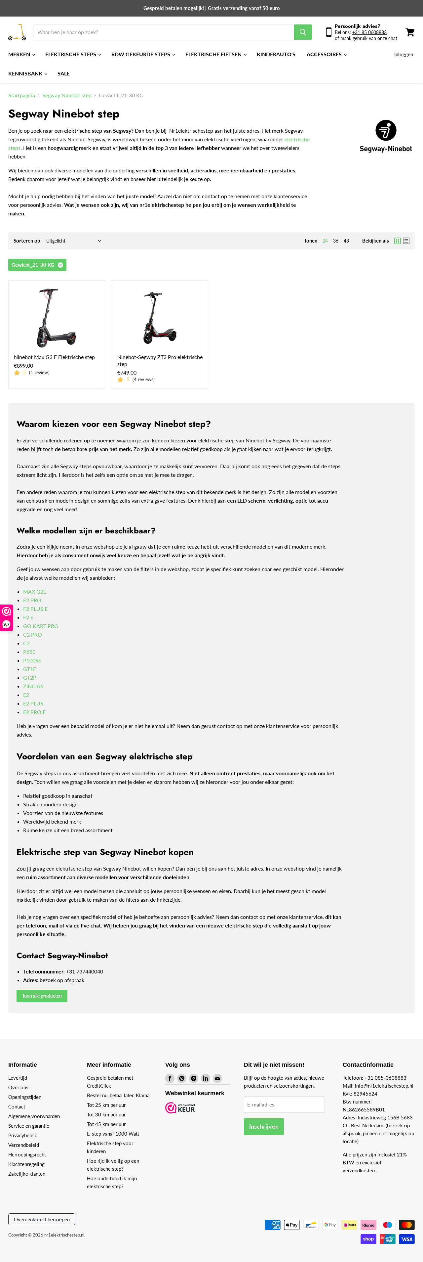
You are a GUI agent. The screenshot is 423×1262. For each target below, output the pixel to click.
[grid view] (397, 241)
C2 (26, 643)
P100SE (32, 660)
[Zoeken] (303, 32)
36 (335, 241)
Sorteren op (27, 241)
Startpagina (21, 95)
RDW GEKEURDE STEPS (141, 54)
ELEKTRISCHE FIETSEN (214, 54)
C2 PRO (32, 634)
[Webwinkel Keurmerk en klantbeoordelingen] (180, 1108)
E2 (26, 695)
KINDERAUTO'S (276, 54)
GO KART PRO (40, 626)
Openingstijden (24, 1097)
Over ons (18, 1087)
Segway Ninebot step (67, 95)
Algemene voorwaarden (34, 1116)
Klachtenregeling (26, 1164)
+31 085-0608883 (385, 1078)
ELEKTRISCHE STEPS (71, 54)
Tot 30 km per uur (106, 1114)
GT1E (29, 669)
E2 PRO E (34, 712)
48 (346, 241)
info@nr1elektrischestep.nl (384, 1086)
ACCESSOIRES (325, 54)
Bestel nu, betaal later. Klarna (118, 1095)
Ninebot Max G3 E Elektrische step (54, 357)
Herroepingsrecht (27, 1154)
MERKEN (19, 54)
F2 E (28, 617)
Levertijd (17, 1078)
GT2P (29, 677)
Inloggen (403, 54)
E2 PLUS (33, 703)
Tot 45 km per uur (106, 1124)
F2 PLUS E (35, 609)
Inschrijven (264, 1126)
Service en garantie (28, 1126)
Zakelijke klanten (26, 1174)
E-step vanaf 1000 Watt (113, 1134)
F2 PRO (32, 600)
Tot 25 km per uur (106, 1105)
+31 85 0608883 (369, 32)
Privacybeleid (22, 1135)
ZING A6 (33, 686)
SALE (64, 73)
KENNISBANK (26, 73)
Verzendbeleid (23, 1145)
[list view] (406, 241)
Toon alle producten (42, 996)
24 (325, 241)
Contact (16, 1106)
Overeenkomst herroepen (42, 1219)
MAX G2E (34, 591)
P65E (29, 652)
